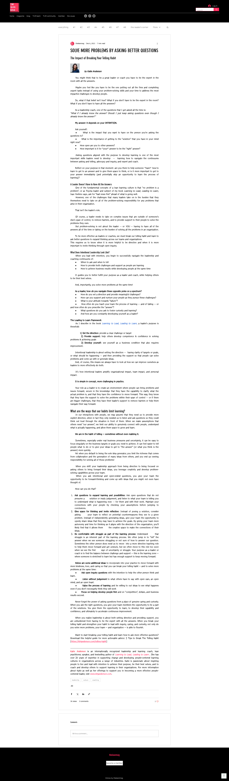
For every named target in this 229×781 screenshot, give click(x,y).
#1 (74, 27)
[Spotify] (93, 15)
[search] (216, 9)
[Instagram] (89, 15)
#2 (81, 27)
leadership (75, 680)
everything (63, 27)
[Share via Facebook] (71, 694)
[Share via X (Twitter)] (77, 694)
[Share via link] (89, 694)
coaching (95, 680)
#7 (117, 27)
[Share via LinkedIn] (83, 694)
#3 (88, 27)
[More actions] (157, 43)
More (155, 27)
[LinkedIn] (85, 15)
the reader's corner (139, 27)
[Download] (224, 776)
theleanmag (114, 755)
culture (85, 680)
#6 (110, 27)
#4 (95, 27)
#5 (103, 27)
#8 (124, 27)
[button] (20, 16)
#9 (72, 686)
